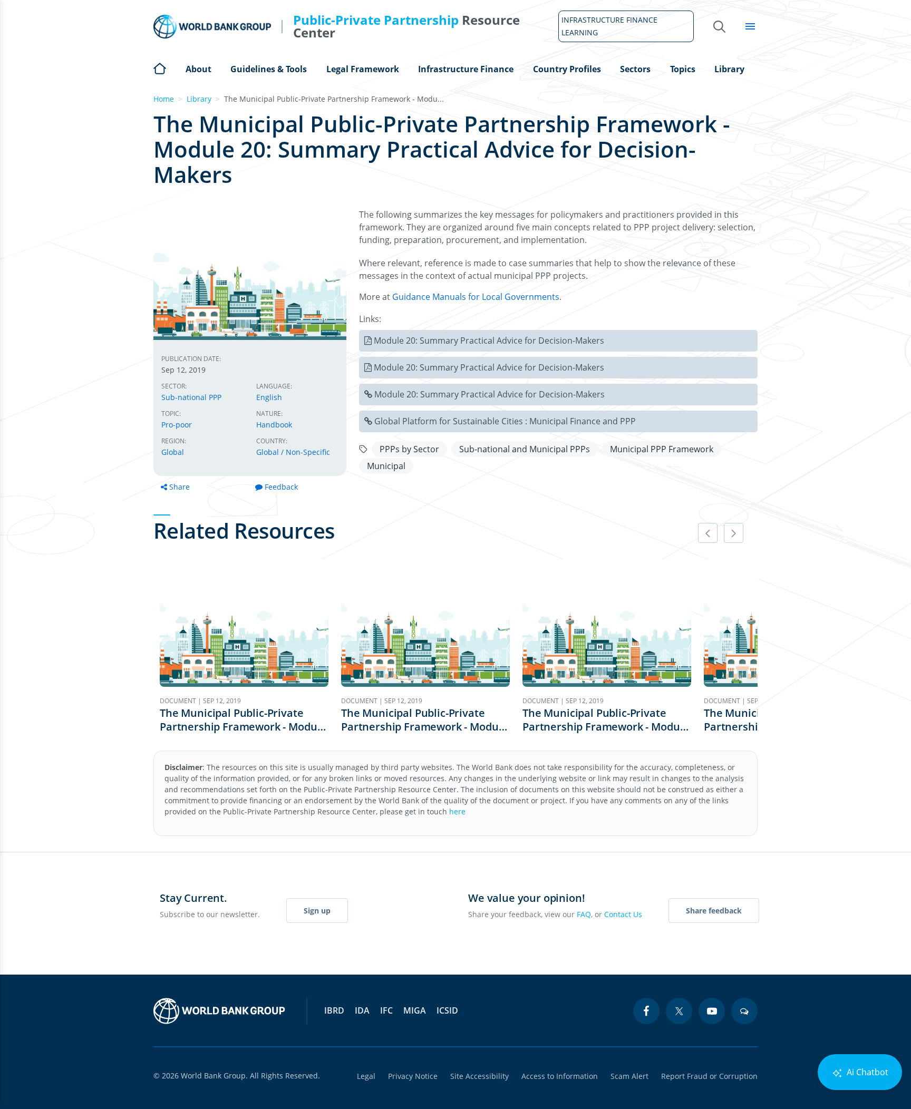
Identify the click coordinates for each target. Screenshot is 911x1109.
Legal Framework (362, 69)
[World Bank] (219, 1011)
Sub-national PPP (191, 397)
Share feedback (714, 911)
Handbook (274, 425)
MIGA (414, 1010)
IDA (362, 1010)
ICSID (447, 1010)
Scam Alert (629, 1076)
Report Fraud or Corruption (709, 1076)
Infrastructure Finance (465, 69)
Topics (682, 69)
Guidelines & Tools (268, 69)
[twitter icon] (679, 1011)
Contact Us (623, 914)
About (198, 69)
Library (729, 69)
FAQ (584, 914)
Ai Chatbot (866, 1072)
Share (179, 487)
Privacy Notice (413, 1076)
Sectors (635, 69)
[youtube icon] (712, 1011)
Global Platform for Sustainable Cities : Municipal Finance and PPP (505, 421)
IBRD (334, 1010)
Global (172, 452)
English (269, 397)
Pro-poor (176, 425)
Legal (366, 1076)
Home (159, 67)
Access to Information (559, 1076)
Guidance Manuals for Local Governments (475, 297)
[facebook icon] (646, 1011)
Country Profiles (567, 69)
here (457, 811)
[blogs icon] (744, 1011)
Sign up (317, 911)
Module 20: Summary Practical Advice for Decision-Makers (489, 340)
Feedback (281, 487)
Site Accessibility (479, 1076)
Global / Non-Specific (293, 452)
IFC (386, 1010)
